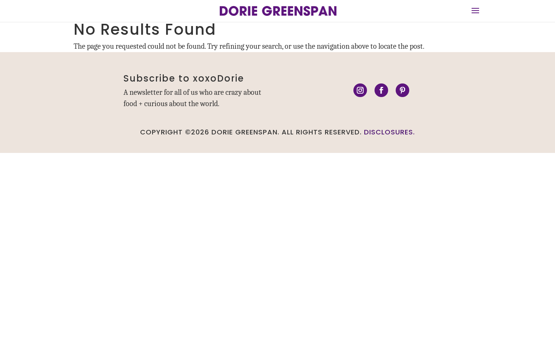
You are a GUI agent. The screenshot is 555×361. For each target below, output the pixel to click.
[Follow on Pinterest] (402, 90)
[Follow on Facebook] (381, 90)
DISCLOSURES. (389, 132)
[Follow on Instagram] (360, 90)
